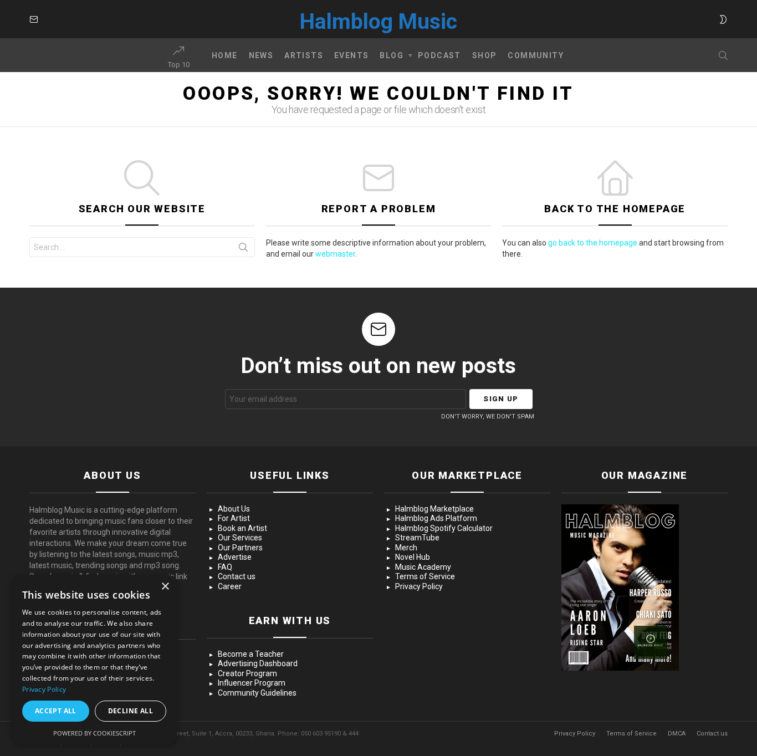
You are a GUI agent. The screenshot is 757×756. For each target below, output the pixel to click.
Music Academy (423, 567)
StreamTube (417, 537)
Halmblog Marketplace (434, 508)
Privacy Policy (419, 586)
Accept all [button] (55, 711)
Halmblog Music (378, 21)
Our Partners (240, 547)
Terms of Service (425, 576)
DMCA (677, 733)
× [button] (165, 587)
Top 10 (179, 64)
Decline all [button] (130, 711)
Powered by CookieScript (94, 733)
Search (243, 249)
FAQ (225, 567)
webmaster (335, 253)
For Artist (234, 518)
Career (230, 586)
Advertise (235, 557)
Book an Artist (242, 528)
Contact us (236, 576)
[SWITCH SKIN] (723, 19)
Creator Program (247, 673)
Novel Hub (412, 557)
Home (225, 55)
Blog (391, 55)
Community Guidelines (257, 692)
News (261, 55)
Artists (303, 55)
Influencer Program (251, 682)
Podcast (439, 55)
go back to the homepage (592, 242)
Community (536, 55)
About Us (234, 508)
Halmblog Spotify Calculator (444, 528)
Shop (484, 55)
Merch (406, 547)
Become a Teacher (251, 654)
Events (351, 55)
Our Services (240, 537)
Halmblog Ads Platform (436, 518)
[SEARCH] (723, 55)
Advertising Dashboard (258, 663)
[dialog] (94, 660)
